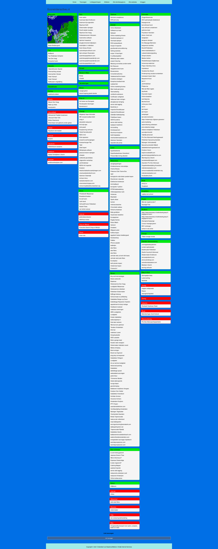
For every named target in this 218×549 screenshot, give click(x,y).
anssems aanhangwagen (87, 140)
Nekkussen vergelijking (55, 82)
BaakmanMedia (111, 547)
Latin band (82, 201)
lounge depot (114, 383)
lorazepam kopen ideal (148, 76)
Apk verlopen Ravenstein (87, 53)
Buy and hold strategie (117, 276)
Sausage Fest (146, 204)
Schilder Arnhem (116, 396)
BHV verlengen (146, 226)
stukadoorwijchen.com (86, 181)
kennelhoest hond (147, 25)
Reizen (81, 88)
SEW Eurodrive (115, 120)
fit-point (50, 139)
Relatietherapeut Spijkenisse (150, 61)
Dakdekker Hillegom (117, 358)
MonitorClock (146, 102)
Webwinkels (114, 161)
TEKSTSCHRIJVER (85, 132)
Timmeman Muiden (116, 378)
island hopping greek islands (88, 93)
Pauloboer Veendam (148, 33)
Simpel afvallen (146, 56)
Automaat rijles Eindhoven (87, 20)
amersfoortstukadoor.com (149, 262)
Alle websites (133, 2)
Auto (80, 14)
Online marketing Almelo (118, 35)
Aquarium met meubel (54, 131)
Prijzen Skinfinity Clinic (149, 66)
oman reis (82, 235)
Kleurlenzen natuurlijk (117, 179)
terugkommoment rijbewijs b (87, 43)
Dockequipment (115, 130)
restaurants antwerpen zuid (119, 473)
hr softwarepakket (116, 56)
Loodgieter (114, 315)
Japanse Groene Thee (117, 455)
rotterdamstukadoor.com (149, 168)
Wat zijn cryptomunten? (149, 202)
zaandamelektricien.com (118, 406)
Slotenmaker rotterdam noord (119, 345)
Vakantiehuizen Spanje (55, 69)
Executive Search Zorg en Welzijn (89, 227)
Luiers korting (146, 278)
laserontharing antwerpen (149, 125)
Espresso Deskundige (117, 460)
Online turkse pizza (116, 478)
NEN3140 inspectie (85, 165)
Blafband (51, 53)
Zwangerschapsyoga (148, 221)
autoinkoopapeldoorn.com (87, 56)
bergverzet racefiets (148, 45)
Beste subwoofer (116, 279)
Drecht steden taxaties (86, 30)
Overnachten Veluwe (54, 74)
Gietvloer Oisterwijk (85, 176)
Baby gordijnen (115, 212)
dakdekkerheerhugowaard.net (151, 147)
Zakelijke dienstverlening (149, 241)
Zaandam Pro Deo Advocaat (150, 163)
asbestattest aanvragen (118, 373)
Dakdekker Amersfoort (117, 394)
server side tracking (116, 122)
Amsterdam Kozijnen (117, 401)
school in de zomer (147, 229)
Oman (81, 232)
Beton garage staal (116, 340)
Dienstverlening (147, 319)
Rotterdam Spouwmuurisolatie (151, 140)
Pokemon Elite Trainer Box (119, 171)
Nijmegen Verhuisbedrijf (149, 142)
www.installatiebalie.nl (148, 50)
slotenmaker (114, 510)
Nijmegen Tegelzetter (117, 412)
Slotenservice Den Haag (118, 284)
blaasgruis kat (146, 22)
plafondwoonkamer (85, 217)
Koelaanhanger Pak (85, 142)
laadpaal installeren (116, 125)
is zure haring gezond (117, 453)
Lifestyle (81, 155)
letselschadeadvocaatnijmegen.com (90, 170)
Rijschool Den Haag (85, 33)
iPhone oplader (115, 243)
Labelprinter (114, 84)
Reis (112, 523)
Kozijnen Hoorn (146, 150)
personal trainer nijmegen (87, 153)
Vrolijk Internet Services (125, 547)
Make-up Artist (52, 105)
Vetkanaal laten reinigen (118, 99)
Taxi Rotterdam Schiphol (55, 56)
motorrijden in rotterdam (86, 45)
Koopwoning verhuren (86, 130)
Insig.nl (81, 119)
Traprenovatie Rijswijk (117, 429)
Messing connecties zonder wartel (121, 63)
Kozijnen (51, 159)
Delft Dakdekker (115, 135)
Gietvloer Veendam (116, 140)
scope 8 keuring (115, 61)
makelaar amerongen (117, 309)
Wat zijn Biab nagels (148, 89)
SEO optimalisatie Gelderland (151, 20)
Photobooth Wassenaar (86, 194)
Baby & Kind (146, 272)
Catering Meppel (116, 465)
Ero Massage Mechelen (149, 43)
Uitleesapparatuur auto (117, 192)
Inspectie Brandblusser (117, 109)
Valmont (113, 225)
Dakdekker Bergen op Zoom (119, 299)
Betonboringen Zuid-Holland (150, 314)
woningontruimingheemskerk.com (121, 424)
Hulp (112, 515)
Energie (144, 233)
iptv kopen (145, 109)
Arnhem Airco (83, 178)
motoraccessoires (116, 204)
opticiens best (146, 30)
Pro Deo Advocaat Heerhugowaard (152, 137)
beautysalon (52, 107)
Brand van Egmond (116, 353)
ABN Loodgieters (116, 312)
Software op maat (116, 30)
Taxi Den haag (52, 58)
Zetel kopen (83, 147)
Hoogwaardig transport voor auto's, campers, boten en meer (124, 526)
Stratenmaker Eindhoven (149, 255)
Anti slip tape (83, 125)
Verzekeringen (83, 83)
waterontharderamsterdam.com (120, 437)
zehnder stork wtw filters (118, 258)
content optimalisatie (148, 247)
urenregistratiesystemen (149, 244)
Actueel (81, 68)
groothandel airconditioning (119, 48)
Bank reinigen (115, 350)
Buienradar (51, 14)
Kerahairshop (115, 238)
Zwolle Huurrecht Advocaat (150, 252)
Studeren (144, 209)
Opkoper (113, 33)
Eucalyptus (114, 261)
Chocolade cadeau (116, 207)
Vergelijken (145, 191)
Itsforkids (144, 280)
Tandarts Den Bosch (148, 71)
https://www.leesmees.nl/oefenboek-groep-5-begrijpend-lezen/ (155, 213)
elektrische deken (53, 94)
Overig (144, 285)
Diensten (113, 507)
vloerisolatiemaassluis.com (119, 138)
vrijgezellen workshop (85, 160)
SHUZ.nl (144, 183)
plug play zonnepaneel (117, 355)
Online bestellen (147, 96)
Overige (81, 111)
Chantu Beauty (115, 169)
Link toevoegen (109, 533)
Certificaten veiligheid (117, 97)
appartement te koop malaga (119, 304)
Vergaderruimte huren (117, 69)
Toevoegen (83, 2)
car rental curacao (84, 209)
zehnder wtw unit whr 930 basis (120, 256)
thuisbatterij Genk (147, 176)
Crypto (144, 199)
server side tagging (116, 104)
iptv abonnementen (147, 117)
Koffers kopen (115, 233)
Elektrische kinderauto (117, 182)
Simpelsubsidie (115, 335)
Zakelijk (113, 25)
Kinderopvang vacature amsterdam (152, 73)
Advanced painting (116, 366)
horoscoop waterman (148, 63)
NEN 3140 (82, 135)
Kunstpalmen (115, 217)
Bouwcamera (115, 71)
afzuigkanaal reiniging (117, 102)
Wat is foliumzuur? (116, 458)
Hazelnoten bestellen (117, 215)
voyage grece (83, 91)
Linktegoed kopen (95, 2)
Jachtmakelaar (83, 163)
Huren (81, 191)
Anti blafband (115, 184)
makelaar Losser (116, 332)
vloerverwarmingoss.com (86, 183)
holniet (113, 202)
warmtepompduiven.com (118, 442)
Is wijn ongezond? (116, 463)
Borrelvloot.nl (83, 106)
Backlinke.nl (114, 107)
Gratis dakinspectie (116, 381)
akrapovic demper (147, 40)
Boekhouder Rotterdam (149, 250)
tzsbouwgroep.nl (115, 320)
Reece (144, 291)
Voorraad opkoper (116, 41)
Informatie (145, 14)
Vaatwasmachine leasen (118, 76)
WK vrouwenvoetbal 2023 (87, 117)
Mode (143, 180)
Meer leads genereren (117, 89)
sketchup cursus (84, 219)
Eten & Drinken (115, 450)
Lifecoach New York (54, 118)
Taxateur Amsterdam (117, 327)
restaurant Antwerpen (117, 476)
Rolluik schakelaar (116, 210)
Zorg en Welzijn (84, 224)
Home (74, 2)
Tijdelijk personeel (147, 135)
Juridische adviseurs (117, 94)
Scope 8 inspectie (116, 46)
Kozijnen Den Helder (117, 391)
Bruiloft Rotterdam (147, 48)
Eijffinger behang (116, 294)
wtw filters (113, 248)
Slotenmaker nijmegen (86, 28)
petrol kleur (114, 376)
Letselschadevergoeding (149, 53)
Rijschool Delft (83, 25)
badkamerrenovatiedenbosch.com (121, 434)
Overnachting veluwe (54, 71)
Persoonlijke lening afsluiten (119, 156)
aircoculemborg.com (148, 260)
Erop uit (81, 98)
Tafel (80, 145)
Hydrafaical (145, 68)
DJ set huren (83, 199)
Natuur (113, 483)
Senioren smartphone (117, 17)
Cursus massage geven (149, 223)
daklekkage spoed (116, 371)
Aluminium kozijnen (116, 132)
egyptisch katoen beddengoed (120, 235)
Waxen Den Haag (53, 102)
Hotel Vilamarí (52, 77)
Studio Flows (83, 206)
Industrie (144, 303)
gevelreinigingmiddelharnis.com (151, 155)
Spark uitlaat (114, 199)
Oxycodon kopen (147, 94)
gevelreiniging (115, 386)
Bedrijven (51, 151)
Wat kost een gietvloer (117, 325)
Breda (81, 76)
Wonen (113, 273)
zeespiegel (145, 114)
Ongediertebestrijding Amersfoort (152, 165)
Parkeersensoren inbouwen (87, 35)
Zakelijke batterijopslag (117, 115)
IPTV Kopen (114, 404)
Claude (81, 78)
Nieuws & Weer (84, 73)
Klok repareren (83, 137)
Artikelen (107, 2)
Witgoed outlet (115, 230)
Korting (50, 91)
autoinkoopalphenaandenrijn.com (89, 58)
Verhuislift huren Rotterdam (87, 204)
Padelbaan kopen (116, 117)
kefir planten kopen (116, 263)
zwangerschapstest (147, 293)
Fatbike (113, 240)
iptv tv (143, 107)
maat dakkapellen (116, 422)
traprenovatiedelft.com (148, 153)
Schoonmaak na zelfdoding (119, 297)
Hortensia (113, 194)
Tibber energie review (148, 236)
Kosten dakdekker (116, 317)
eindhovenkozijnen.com (55, 162)
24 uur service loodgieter (118, 363)
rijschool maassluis (85, 40)
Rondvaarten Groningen (86, 104)
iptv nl (143, 81)
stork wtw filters (115, 502)
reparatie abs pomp (116, 143)
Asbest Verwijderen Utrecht (56, 154)
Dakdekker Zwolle (116, 432)
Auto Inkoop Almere (85, 48)
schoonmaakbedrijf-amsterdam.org (89, 186)
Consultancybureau (116, 74)
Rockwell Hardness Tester (150, 306)
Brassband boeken (85, 196)
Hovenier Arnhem (116, 399)
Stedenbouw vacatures (55, 147)
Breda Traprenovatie (117, 417)
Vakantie (51, 66)
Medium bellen (146, 58)
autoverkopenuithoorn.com (87, 50)
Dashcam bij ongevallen (86, 22)
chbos (112, 494)
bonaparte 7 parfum (116, 187)
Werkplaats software (85, 150)
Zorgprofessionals (147, 17)
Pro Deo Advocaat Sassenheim (151, 322)
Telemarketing (115, 92)
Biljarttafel (114, 197)
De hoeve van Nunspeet (86, 101)
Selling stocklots (115, 51)
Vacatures (51, 144)
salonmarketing (146, 122)
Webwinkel (114, 499)
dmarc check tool (147, 35)
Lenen (112, 148)
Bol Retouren (115, 66)
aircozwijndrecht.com (148, 257)
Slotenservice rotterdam (118, 289)
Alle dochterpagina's (119, 2)
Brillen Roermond (53, 120)
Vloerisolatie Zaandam (117, 414)
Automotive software (85, 38)
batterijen (113, 245)
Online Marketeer (116, 28)
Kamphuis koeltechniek (118, 81)
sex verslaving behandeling (119, 518)
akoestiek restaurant (85, 122)
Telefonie (113, 14)
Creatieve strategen (116, 79)
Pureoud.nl (114, 268)
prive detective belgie (148, 127)
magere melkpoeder (148, 288)
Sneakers (113, 227)
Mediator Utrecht (147, 265)
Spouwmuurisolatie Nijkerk (150, 145)
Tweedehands (52, 87)
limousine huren (53, 61)
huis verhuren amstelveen (149, 28)
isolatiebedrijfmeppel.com (149, 160)
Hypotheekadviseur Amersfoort (120, 153)
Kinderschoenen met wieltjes (119, 166)
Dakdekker (114, 368)
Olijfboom (113, 486)
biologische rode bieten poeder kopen (122, 176)
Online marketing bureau (118, 86)
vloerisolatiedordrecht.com (87, 173)
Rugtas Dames (115, 220)
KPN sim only (115, 20)
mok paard (82, 127)
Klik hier (113, 330)
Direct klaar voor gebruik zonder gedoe (60, 123)
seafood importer (116, 468)
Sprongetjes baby (147, 275)
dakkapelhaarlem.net (117, 427)
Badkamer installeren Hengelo (120, 389)
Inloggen (142, 2)
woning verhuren (147, 267)
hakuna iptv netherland (117, 419)
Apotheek (144, 91)
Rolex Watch (114, 222)
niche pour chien (147, 104)
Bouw (143, 311)
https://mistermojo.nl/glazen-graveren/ (153, 119)
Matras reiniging (115, 348)
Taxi (49, 50)
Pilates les (145, 86)
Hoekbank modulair (116, 307)
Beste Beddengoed (54, 45)
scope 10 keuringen (116, 53)
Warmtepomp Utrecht (148, 158)
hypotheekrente (115, 151)
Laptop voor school (147, 194)
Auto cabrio (82, 17)
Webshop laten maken (117, 58)
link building (114, 127)
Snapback (145, 186)
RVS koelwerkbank (116, 43)
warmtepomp (146, 99)
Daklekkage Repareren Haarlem (120, 302)
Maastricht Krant (146, 79)
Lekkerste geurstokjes (86, 158)
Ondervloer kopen (116, 266)
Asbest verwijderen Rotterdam (151, 130)
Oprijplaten (145, 38)
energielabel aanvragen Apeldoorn (121, 440)
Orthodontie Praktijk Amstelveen (58, 115)
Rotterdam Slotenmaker (118, 292)
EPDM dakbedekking (117, 189)
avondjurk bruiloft (147, 132)
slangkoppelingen (116, 164)
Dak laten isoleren (116, 322)
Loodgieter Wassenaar (117, 286)
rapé (112, 174)
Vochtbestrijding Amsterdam (119, 409)
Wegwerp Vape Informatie (87, 114)
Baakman (113, 281)
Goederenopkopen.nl (117, 38)
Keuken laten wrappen (117, 343)
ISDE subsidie (115, 337)
